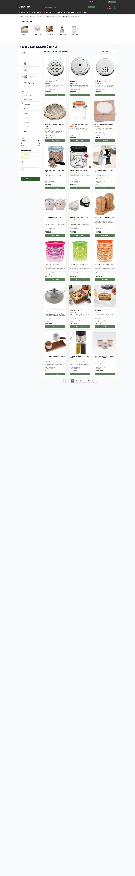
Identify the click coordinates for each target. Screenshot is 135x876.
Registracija (112, 2)
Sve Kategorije (25, 12)
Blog (85, 12)
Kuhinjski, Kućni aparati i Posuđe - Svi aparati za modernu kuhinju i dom (43, 16)
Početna (21, 16)
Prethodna (66, 381)
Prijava (105, 2)
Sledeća (94, 381)
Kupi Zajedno (37, 12)
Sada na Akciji (70, 12)
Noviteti (59, 12)
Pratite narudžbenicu (95, 2)
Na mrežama (49, 12)
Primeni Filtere (30, 179)
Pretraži (91, 7)
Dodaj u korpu (55, 95)
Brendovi (79, 12)
